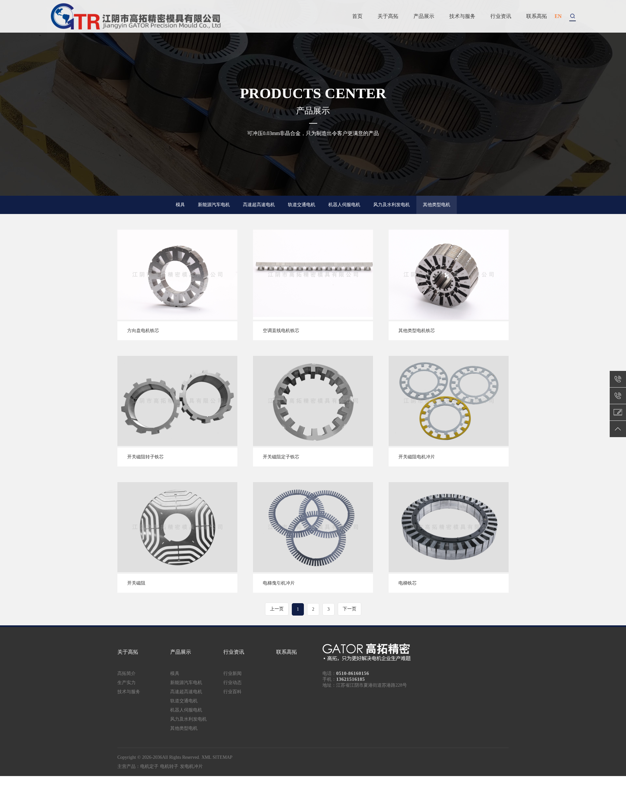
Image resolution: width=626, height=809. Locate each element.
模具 (180, 204)
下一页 (349, 608)
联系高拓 (536, 16)
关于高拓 (388, 16)
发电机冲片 (191, 766)
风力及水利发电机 (391, 204)
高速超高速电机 (259, 204)
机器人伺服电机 (344, 204)
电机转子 (169, 766)
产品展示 (423, 16)
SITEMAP (222, 757)
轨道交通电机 (301, 204)
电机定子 (149, 766)
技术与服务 (462, 16)
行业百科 (232, 691)
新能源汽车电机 (214, 204)
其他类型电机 (436, 204)
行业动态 (232, 682)
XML (206, 757)
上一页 (277, 608)
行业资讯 (500, 16)
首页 (357, 16)
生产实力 (126, 682)
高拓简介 (126, 673)
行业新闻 (232, 673)
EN (558, 16)
